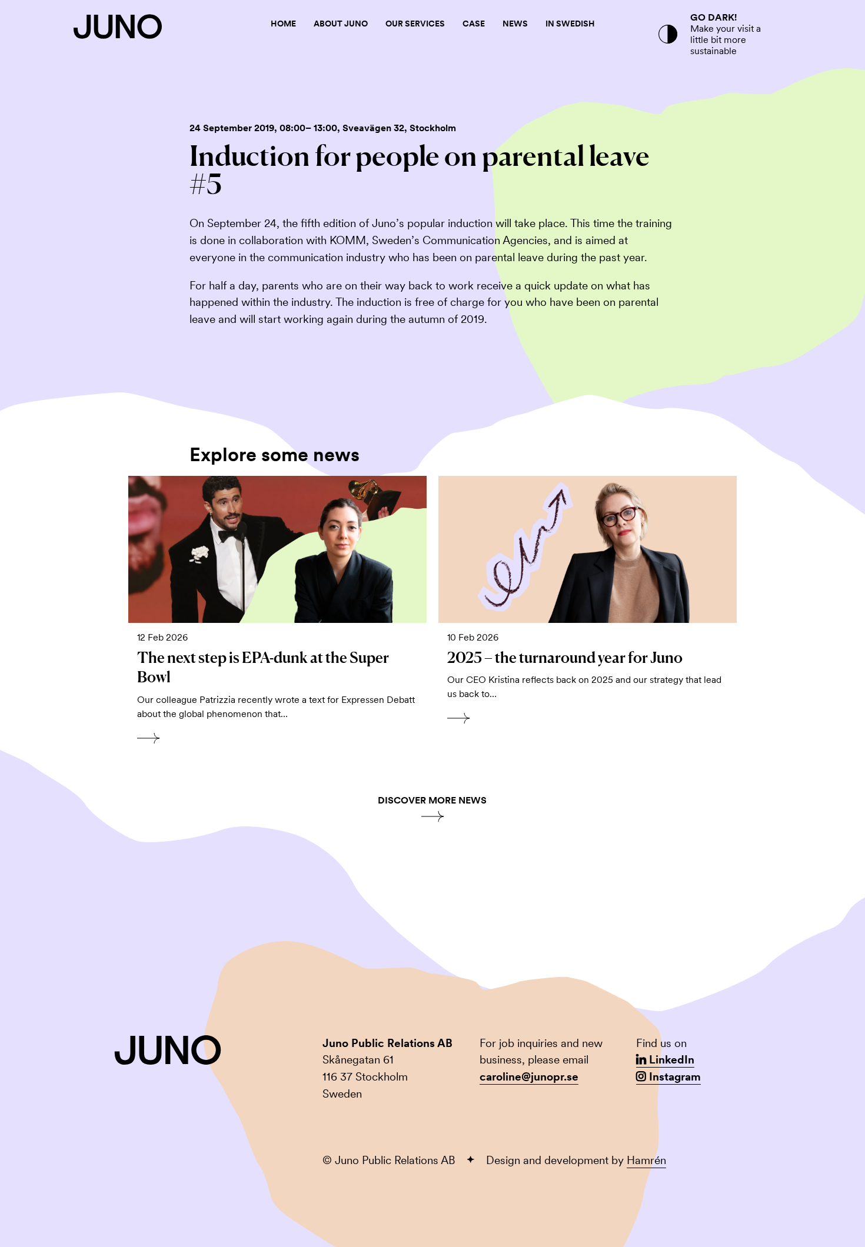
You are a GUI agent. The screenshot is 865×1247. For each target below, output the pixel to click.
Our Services (415, 23)
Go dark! (713, 17)
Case (474, 23)
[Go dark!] (667, 34)
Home (283, 23)
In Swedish (570, 23)
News (515, 23)
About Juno (341, 23)
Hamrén (646, 1160)
